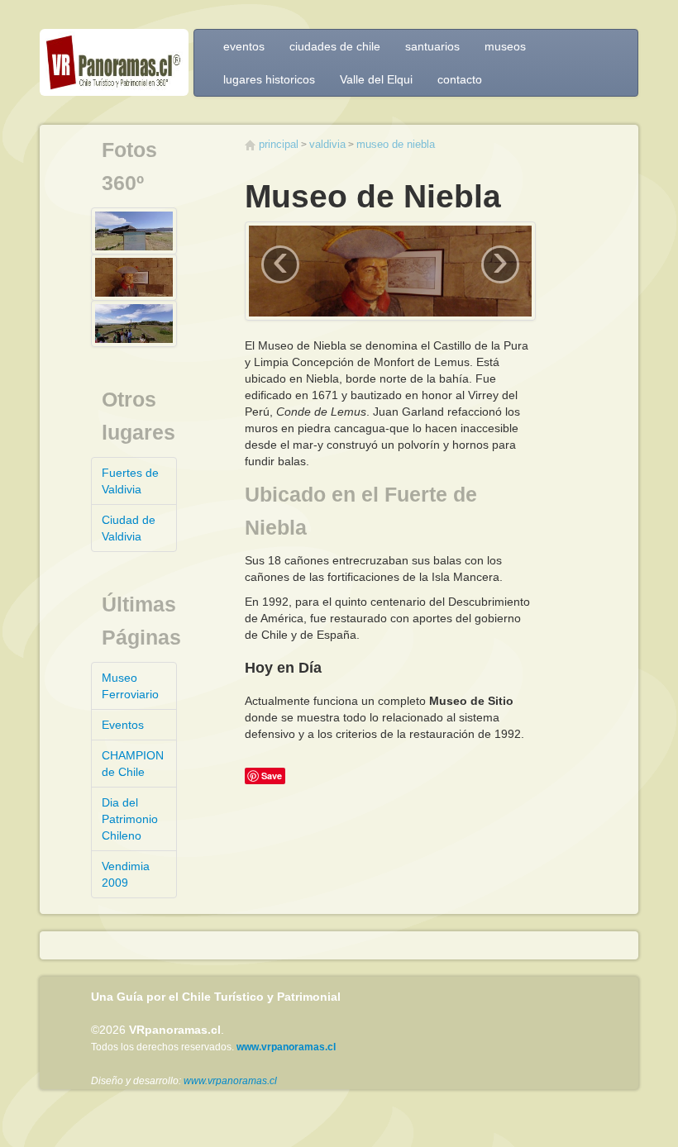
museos (505, 46)
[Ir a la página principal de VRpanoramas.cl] (114, 67)
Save (271, 775)
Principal (278, 144)
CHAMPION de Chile (133, 763)
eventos (244, 46)
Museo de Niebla (395, 144)
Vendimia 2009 (126, 874)
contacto (459, 79)
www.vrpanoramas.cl (230, 1081)
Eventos (123, 724)
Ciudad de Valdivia (128, 528)
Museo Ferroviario (130, 686)
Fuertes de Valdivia (130, 481)
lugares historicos (269, 79)
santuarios (432, 46)
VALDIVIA (327, 144)
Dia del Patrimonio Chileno (130, 819)
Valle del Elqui (376, 79)
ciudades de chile (334, 46)
